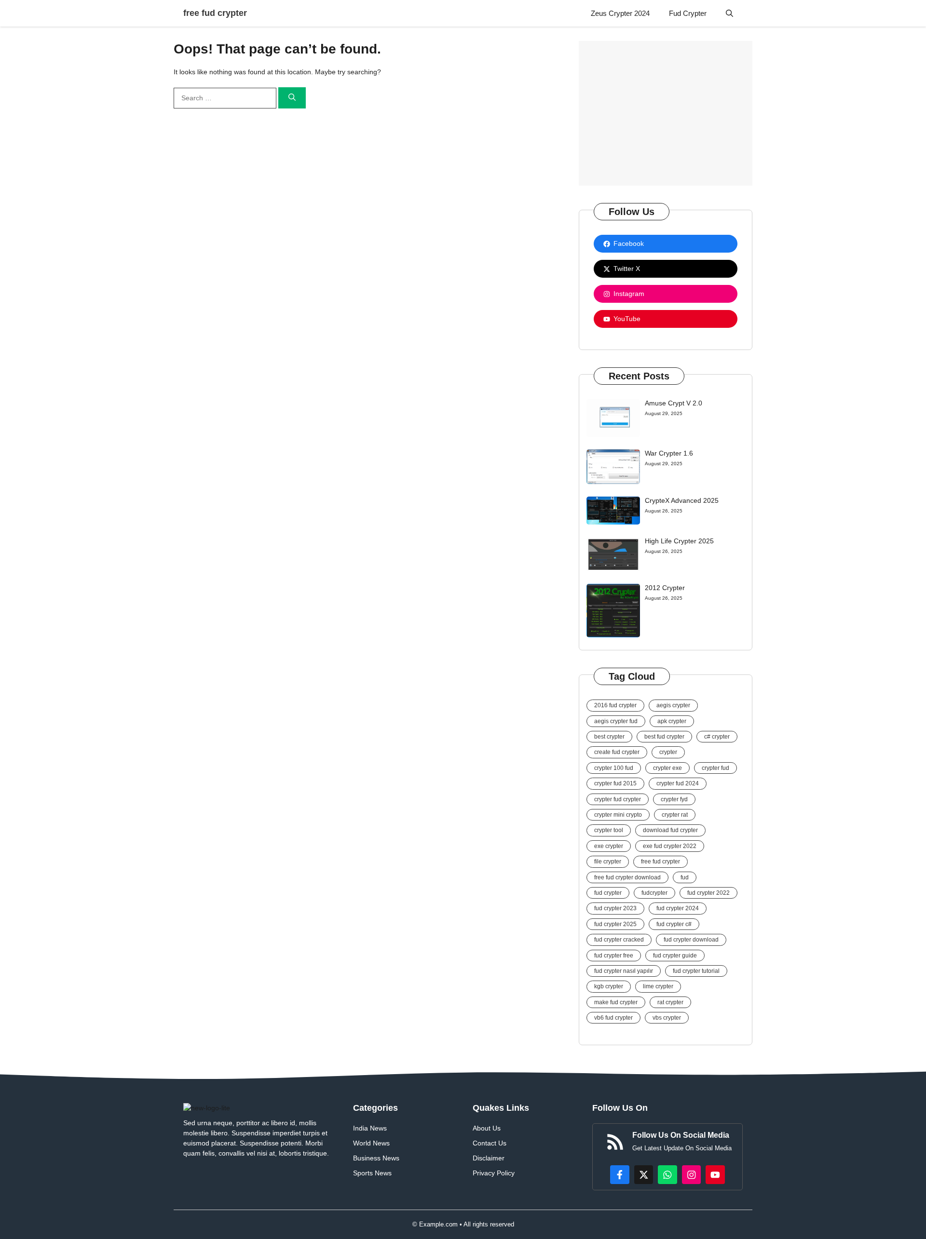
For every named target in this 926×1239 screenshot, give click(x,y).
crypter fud (715, 768)
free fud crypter (215, 13)
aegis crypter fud (616, 721)
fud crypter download (691, 939)
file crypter (607, 861)
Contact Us (489, 1143)
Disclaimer (488, 1158)
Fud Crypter (688, 13)
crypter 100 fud (613, 768)
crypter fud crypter (617, 799)
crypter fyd (674, 799)
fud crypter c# (674, 924)
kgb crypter (608, 986)
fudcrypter (654, 892)
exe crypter (608, 846)
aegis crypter (673, 705)
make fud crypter (616, 1002)
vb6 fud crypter (613, 1017)
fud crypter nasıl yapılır (623, 971)
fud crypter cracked (619, 939)
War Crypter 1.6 (669, 453)
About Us (487, 1128)
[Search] (292, 98)
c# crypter (717, 736)
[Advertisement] (666, 108)
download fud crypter (670, 830)
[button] (729, 13)
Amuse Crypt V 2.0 (673, 403)
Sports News (372, 1173)
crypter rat (675, 814)
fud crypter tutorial (696, 971)
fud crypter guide (675, 955)
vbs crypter (667, 1017)
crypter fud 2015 (615, 783)
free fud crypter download (627, 877)
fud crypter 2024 (677, 908)
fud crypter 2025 (615, 924)
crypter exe (667, 768)
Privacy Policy (494, 1173)
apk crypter (671, 721)
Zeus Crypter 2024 (620, 13)
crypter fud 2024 (677, 783)
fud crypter (608, 892)
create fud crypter (617, 752)
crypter (668, 752)
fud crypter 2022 (708, 892)
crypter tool (608, 830)
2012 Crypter (665, 588)
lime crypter (658, 986)
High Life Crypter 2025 (679, 541)
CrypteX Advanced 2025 (682, 500)
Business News (376, 1158)
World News (371, 1143)
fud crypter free (613, 955)
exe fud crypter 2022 (669, 846)
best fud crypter (664, 736)
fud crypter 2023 (615, 908)
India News (370, 1128)
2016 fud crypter (615, 705)
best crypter (609, 736)
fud (685, 877)
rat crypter (670, 1002)
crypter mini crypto (618, 814)
